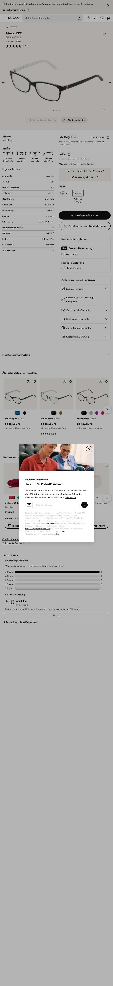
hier (63, 531)
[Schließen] (89, 449)
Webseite (50, 523)
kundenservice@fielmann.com (37, 529)
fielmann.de (70, 497)
